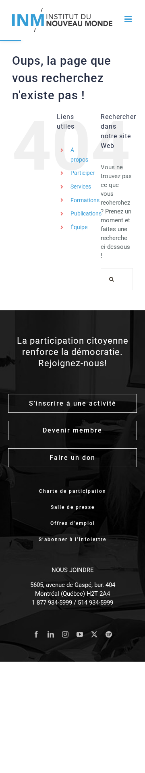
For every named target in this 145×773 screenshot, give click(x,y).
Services (80, 186)
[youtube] (80, 634)
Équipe (78, 227)
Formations (84, 200)
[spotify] (109, 634)
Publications (86, 213)
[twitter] (94, 634)
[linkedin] (51, 634)
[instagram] (65, 634)
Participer (82, 173)
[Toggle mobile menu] (128, 19)
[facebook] (36, 634)
